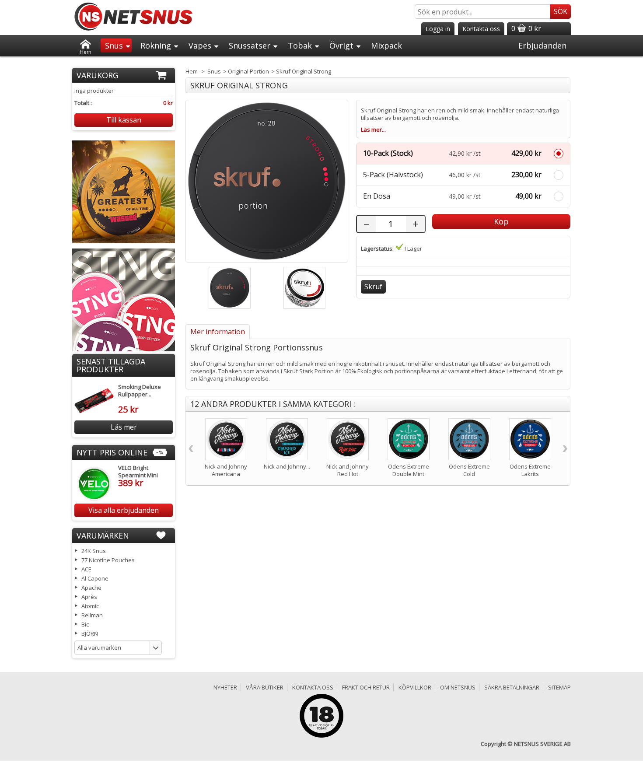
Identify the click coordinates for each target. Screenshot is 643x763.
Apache (91, 588)
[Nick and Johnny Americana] (226, 439)
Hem (85, 50)
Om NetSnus (457, 687)
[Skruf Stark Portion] (304, 288)
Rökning (155, 45)
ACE (86, 569)
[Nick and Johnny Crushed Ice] (287, 439)
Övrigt (341, 45)
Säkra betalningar (511, 687)
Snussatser (249, 45)
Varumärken (103, 535)
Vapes (200, 45)
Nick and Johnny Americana (226, 470)
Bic (85, 624)
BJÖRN (89, 633)
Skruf (373, 286)
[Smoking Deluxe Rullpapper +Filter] (94, 400)
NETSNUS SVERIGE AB (542, 744)
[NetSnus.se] (133, 16)
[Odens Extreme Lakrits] (530, 439)
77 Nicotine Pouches (108, 560)
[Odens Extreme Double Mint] (408, 439)
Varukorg (98, 75)
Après (89, 597)
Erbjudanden (542, 45)
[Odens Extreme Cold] (469, 439)
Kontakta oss (312, 687)
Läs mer (124, 427)
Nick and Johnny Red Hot (347, 470)
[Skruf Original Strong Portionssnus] (230, 288)
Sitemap (559, 687)
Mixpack (386, 45)
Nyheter (225, 687)
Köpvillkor (414, 687)
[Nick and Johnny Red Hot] (347, 439)
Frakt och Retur (366, 687)
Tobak (300, 45)
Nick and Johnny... (287, 466)
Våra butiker (264, 687)
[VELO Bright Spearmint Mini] (94, 484)
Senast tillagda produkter (111, 365)
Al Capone (94, 578)
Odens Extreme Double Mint (408, 470)
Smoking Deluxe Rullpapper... (139, 390)
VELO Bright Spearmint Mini (138, 471)
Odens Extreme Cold (469, 470)
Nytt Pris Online (112, 452)
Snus (114, 45)
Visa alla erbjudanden (123, 510)
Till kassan (123, 120)
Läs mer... (373, 129)
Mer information (217, 331)
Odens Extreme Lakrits (530, 470)
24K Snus (93, 551)
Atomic (90, 606)
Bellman (92, 615)
